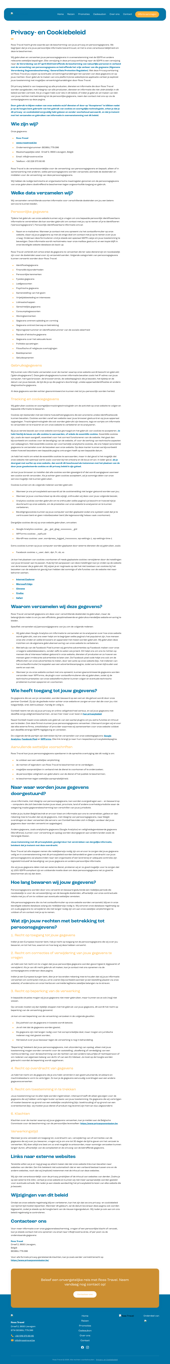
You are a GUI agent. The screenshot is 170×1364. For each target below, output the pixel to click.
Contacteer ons (85, 1295)
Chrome (20, 589)
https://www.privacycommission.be (99, 1124)
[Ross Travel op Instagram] (87, 1348)
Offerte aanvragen (147, 14)
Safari (19, 598)
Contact (127, 14)
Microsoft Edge (24, 584)
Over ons (115, 14)
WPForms (46, 739)
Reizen (71, 14)
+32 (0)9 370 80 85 (24, 1336)
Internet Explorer (25, 580)
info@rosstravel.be (25, 1341)
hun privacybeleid (92, 714)
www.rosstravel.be (26, 143)
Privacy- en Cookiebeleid (107, 1360)
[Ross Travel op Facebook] (83, 1348)
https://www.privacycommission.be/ (30, 1260)
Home (60, 14)
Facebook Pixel (29, 739)
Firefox (20, 593)
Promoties (84, 14)
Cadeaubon (99, 14)
